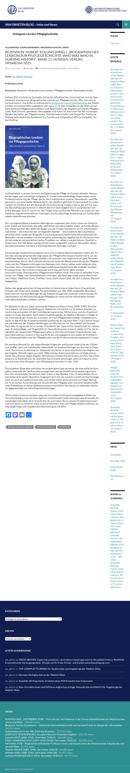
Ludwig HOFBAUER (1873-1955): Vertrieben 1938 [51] (34, 755)
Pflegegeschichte (46, 427)
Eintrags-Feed (117, 460)
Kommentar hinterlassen (52, 68)
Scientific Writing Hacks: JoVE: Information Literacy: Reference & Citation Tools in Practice (117, 573)
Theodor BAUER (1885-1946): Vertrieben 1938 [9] (31, 749)
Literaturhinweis (30, 47)
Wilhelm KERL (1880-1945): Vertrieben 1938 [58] (31, 752)
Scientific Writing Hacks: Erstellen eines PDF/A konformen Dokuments (56, 680)
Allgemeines (12, 47)
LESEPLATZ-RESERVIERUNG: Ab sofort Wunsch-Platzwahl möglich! (41, 734)
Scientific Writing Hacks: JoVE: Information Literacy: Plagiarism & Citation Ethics (117, 416)
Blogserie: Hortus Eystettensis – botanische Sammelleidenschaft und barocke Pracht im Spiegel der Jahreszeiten (63, 725)
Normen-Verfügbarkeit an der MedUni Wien (42, 674)
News (66, 47)
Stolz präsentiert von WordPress (19, 769)
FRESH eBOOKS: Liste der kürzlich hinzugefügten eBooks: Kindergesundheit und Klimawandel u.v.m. (117, 381)
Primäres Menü (126, 24)
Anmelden (115, 454)
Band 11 (53, 105)
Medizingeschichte (51, 47)
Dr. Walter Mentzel (22, 76)
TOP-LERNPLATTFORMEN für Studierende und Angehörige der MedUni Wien (60, 668)
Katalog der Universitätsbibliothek (69, 102)
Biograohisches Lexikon (20, 427)
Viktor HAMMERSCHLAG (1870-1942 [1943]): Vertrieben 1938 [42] (40, 740)
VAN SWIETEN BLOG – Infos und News (31, 24)
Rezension (65, 427)
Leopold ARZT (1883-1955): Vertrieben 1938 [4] (30, 737)
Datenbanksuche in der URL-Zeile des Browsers (30, 731)
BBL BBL (29, 68)
